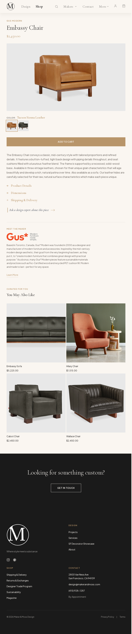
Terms (122, 617)
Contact (88, 6)
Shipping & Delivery (17, 574)
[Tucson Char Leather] (23, 126)
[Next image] (119, 77)
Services (73, 537)
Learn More (12, 274)
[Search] (56, 6)
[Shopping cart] (123, 6)
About (72, 549)
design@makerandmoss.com (84, 584)
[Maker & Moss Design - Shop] (11, 6)
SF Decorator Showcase (81, 543)
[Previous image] (12, 77)
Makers (68, 6)
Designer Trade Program (19, 586)
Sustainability (14, 592)
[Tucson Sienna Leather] (12, 126)
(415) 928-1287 (77, 590)
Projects (73, 532)
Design (26, 6)
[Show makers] (75, 6)
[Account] (115, 6)
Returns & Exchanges (18, 580)
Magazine (12, 597)
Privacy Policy (107, 617)
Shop (39, 6)
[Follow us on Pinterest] (14, 559)
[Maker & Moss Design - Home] (35, 535)
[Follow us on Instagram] (8, 559)
